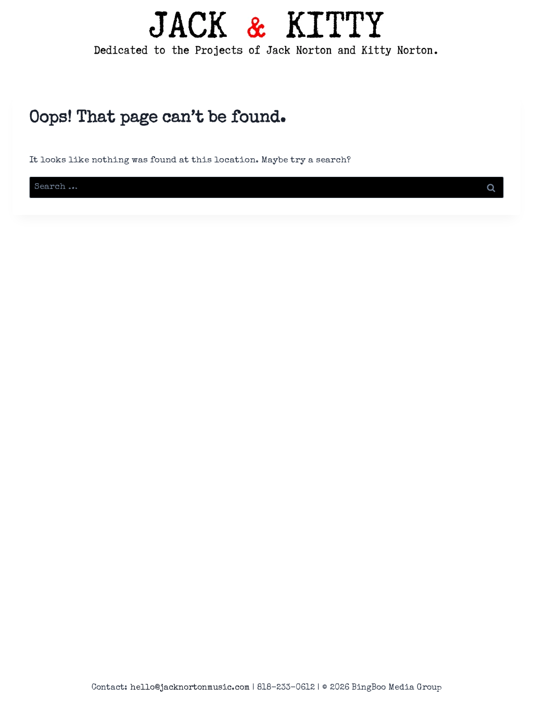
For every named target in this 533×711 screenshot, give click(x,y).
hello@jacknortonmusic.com (190, 688)
